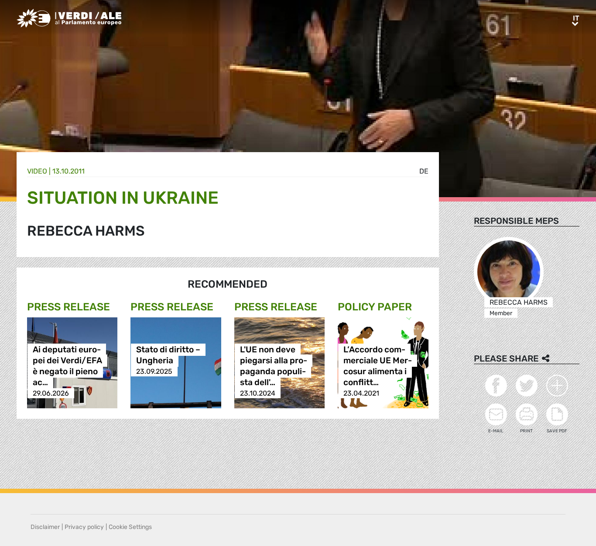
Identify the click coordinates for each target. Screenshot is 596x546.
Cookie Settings (130, 527)
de (423, 171)
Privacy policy (84, 527)
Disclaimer (45, 527)
